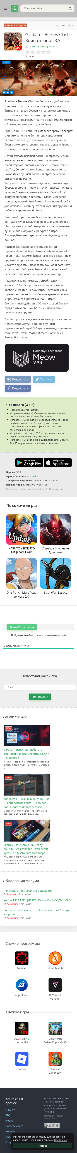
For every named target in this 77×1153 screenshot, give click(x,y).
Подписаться (40, 697)
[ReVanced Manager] (55, 980)
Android (31, 476)
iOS (38, 476)
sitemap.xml (49, 1115)
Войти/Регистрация (21, 627)
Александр (12, 894)
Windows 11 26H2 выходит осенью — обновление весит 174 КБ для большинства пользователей (26, 803)
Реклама (10, 1131)
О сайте (10, 1110)
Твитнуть (46, 379)
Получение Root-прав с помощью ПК (27, 890)
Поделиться (20, 379)
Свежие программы (22, 943)
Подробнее (60, 1140)
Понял (43, 1145)
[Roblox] (22, 1054)
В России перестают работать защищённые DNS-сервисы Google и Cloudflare (26, 753)
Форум (9, 1120)
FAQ (7, 1115)
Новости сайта (14, 1126)
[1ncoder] (22, 953)
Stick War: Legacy (55, 593)
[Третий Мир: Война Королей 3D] (55, 1023)
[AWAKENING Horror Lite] (21, 1023)
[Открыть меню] (6, 8)
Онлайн (40, 46)
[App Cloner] (22, 980)
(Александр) (56, 489)
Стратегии (50, 46)
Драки (32, 46)
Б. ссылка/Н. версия (15, 25)
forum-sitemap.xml (54, 1117)
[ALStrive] (14, 8)
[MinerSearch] (55, 953)
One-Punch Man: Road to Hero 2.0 (21, 595)
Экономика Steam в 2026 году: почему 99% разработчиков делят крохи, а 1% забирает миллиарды (26, 849)
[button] (35, 93)
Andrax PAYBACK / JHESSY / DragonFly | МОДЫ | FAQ (37, 900)
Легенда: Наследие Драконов (55, 550)
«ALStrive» (63, 1098)
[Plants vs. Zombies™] (55, 1054)
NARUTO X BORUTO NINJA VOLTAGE (21, 550)
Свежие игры (17, 1012)
